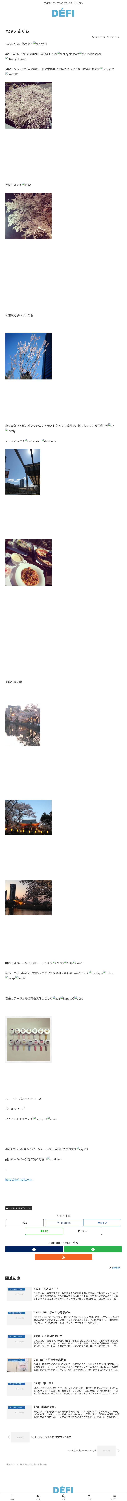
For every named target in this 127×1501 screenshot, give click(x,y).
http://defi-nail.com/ (19, 1179)
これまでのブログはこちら (20, 1208)
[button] (83, 1231)
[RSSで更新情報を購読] (63, 1257)
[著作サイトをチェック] (34, 1249)
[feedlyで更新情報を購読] (93, 1249)
